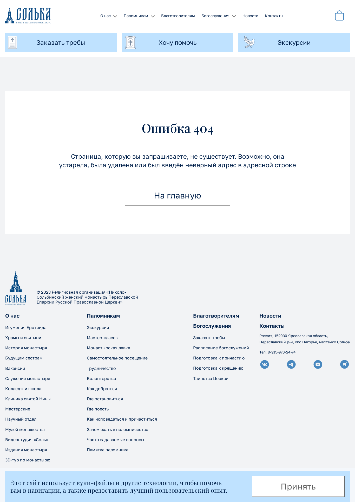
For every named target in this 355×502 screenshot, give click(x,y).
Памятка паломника (107, 449)
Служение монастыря (27, 378)
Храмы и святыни (23, 337)
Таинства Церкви (210, 378)
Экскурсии (98, 327)
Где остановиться (105, 398)
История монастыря (26, 347)
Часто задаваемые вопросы (115, 439)
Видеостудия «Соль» (26, 439)
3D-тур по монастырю (27, 459)
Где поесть (98, 408)
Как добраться (102, 388)
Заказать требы (209, 337)
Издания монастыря (26, 449)
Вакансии (15, 368)
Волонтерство (101, 378)
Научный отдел (20, 419)
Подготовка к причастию (219, 358)
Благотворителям (178, 15)
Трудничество (101, 368)
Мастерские (17, 408)
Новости (250, 15)
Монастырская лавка (108, 347)
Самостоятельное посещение (117, 358)
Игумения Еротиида (26, 327)
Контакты (274, 15)
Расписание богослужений (221, 347)
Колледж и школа (23, 388)
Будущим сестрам (24, 358)
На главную (177, 195)
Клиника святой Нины (28, 398)
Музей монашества (25, 429)
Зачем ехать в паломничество (117, 429)
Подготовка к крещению (218, 368)
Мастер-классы (103, 337)
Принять (298, 486)
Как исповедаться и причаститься (122, 419)
